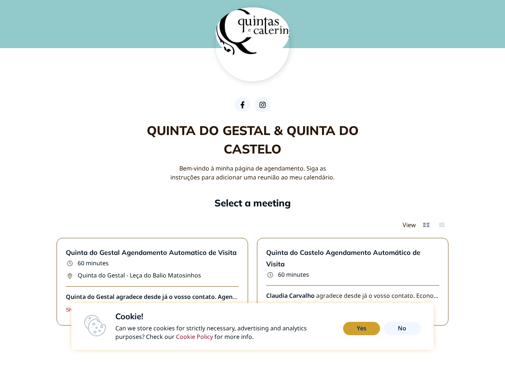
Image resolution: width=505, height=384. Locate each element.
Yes (361, 328)
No (402, 328)
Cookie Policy (194, 337)
